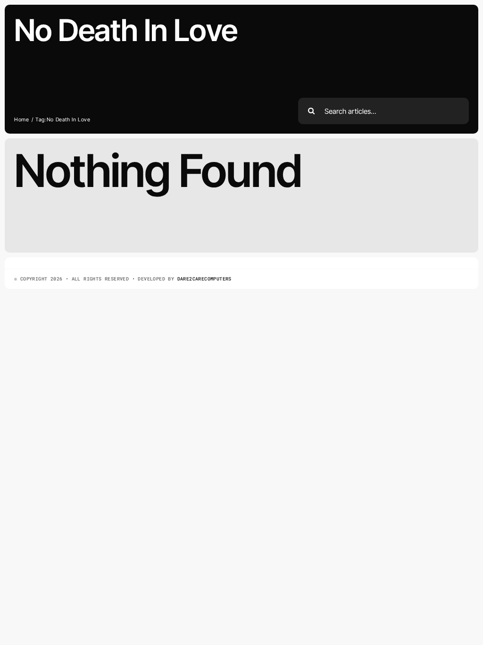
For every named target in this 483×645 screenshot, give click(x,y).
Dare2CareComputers (204, 279)
